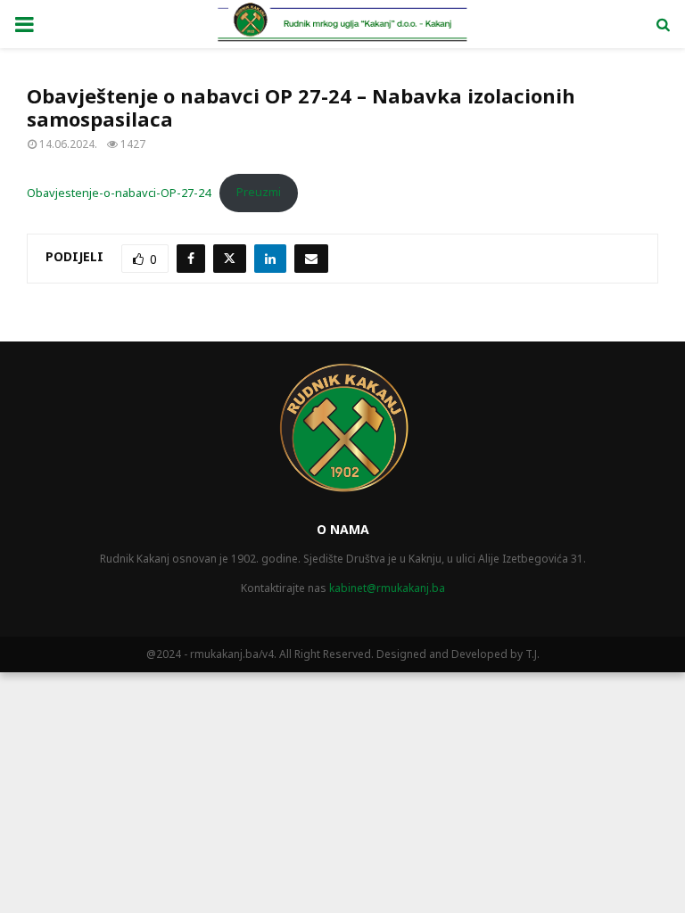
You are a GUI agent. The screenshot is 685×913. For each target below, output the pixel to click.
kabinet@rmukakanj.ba (387, 588)
